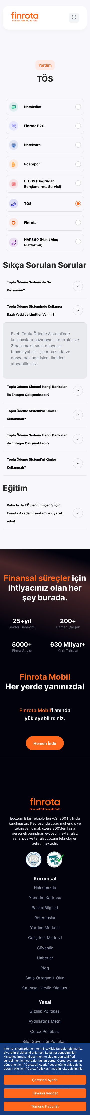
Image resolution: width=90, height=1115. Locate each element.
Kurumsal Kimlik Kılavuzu (45, 987)
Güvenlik (45, 947)
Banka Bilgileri (45, 907)
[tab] (45, 286)
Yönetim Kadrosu (45, 897)
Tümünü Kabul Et (45, 1106)
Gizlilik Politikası (45, 1011)
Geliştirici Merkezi (45, 937)
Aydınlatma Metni (45, 1021)
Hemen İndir (45, 743)
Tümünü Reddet (45, 1093)
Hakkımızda (45, 887)
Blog (45, 967)
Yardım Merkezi (45, 927)
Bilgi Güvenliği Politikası (45, 1041)
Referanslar (45, 917)
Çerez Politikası (45, 1031)
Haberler (45, 957)
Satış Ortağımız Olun (45, 977)
